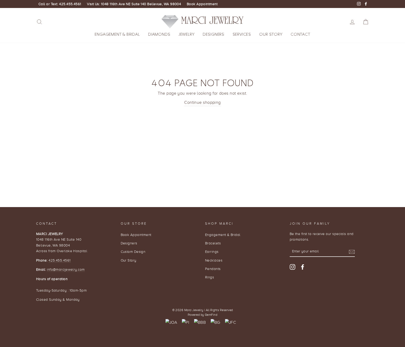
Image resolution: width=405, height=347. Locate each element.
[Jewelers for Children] (230, 322)
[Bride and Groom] (215, 322)
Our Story (270, 34)
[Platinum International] (185, 322)
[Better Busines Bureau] (200, 322)
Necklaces (213, 260)
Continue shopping (202, 102)
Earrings (212, 252)
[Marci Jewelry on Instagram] (292, 267)
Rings (209, 277)
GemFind (211, 314)
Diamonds (159, 34)
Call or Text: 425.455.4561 (59, 4)
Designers (213, 34)
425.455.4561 (60, 260)
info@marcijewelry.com (66, 269)
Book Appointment (202, 4)
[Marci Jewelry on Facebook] (302, 267)
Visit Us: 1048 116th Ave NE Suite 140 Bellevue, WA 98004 (134, 4)
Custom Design (133, 252)
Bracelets (213, 243)
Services (242, 34)
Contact (300, 34)
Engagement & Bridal (117, 34)
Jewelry (187, 34)
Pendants (213, 269)
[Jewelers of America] (171, 322)
